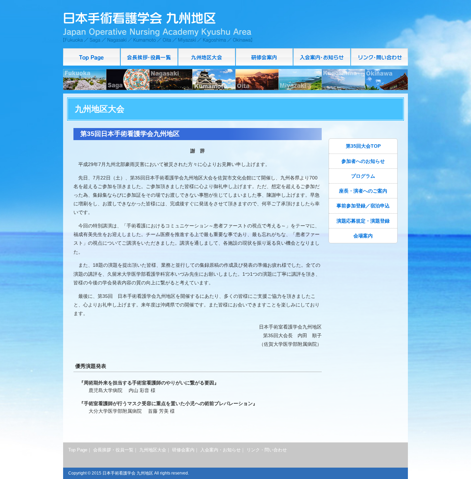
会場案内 (363, 235)
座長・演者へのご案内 (363, 191)
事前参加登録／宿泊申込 (363, 205)
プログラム (363, 176)
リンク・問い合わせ (379, 57)
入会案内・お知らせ (322, 57)
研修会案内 (264, 57)
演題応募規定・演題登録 (363, 221)
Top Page (92, 57)
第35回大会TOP (363, 146)
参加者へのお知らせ (363, 161)
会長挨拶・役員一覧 (149, 57)
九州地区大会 (152, 450)
